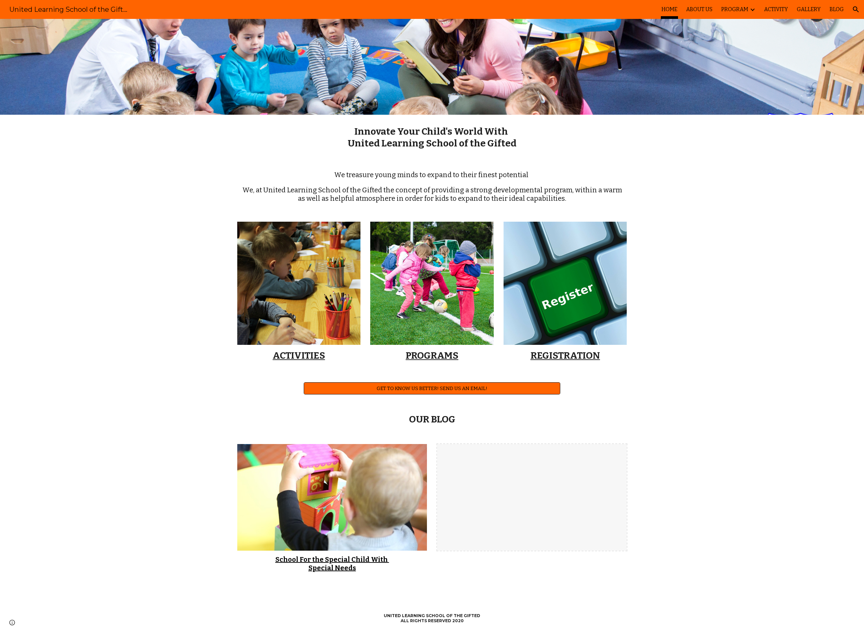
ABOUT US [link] (699, 9)
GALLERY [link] (809, 9)
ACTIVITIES (299, 355)
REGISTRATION (565, 355)
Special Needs (332, 568)
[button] (856, 9)
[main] (432, 137)
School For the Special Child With (332, 559)
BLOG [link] (837, 9)
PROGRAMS (432, 355)
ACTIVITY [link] (776, 9)
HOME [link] (669, 9)
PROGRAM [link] (734, 9)
